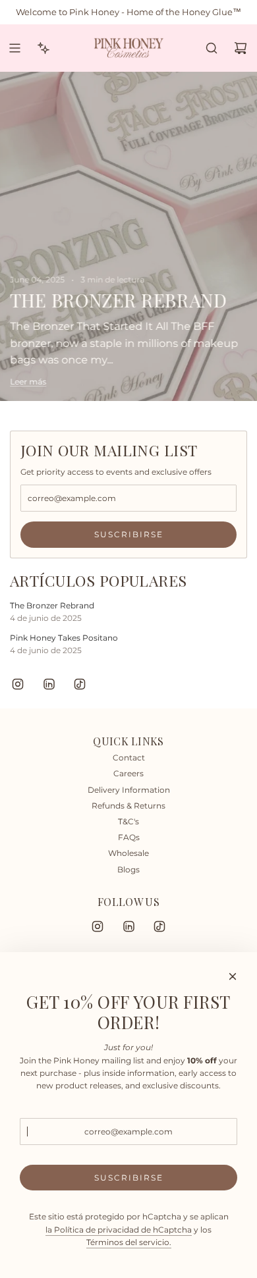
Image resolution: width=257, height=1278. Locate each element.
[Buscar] (211, 48)
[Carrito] (240, 48)
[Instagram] (17, 684)
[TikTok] (79, 684)
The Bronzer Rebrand (52, 605)
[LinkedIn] (48, 684)
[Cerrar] (232, 976)
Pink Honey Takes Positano (64, 638)
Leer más (28, 381)
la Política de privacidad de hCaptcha (118, 1230)
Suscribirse (128, 534)
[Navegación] (14, 48)
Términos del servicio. (128, 1242)
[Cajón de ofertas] (43, 48)
